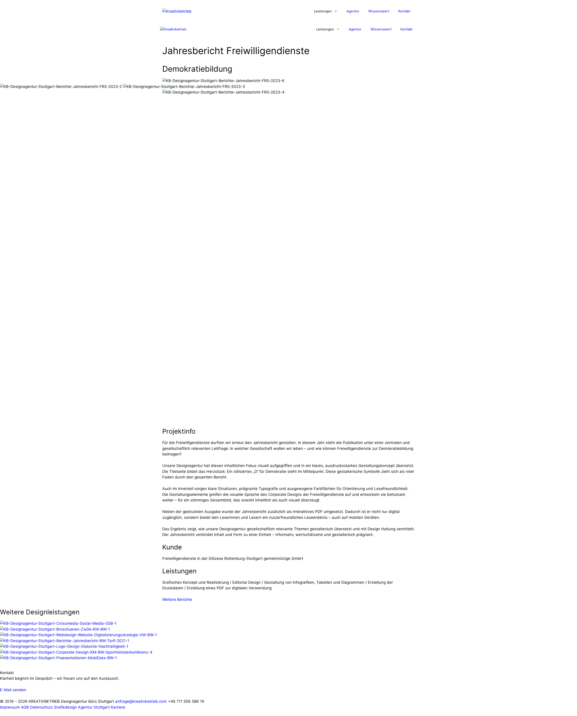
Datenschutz (41, 707)
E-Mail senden (13, 690)
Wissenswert (378, 11)
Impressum (10, 707)
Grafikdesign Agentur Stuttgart (82, 707)
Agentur (352, 11)
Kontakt (404, 11)
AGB (25, 707)
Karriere (118, 707)
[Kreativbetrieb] (173, 29)
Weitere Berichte (177, 599)
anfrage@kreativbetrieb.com (141, 701)
